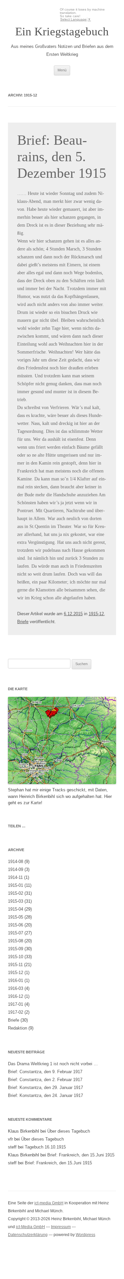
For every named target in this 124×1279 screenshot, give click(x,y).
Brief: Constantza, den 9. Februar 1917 (45, 1071)
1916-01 (15, 980)
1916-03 (15, 988)
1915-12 (96, 613)
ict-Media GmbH (30, 1226)
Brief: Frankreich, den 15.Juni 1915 (80, 1154)
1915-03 (15, 901)
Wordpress (85, 1234)
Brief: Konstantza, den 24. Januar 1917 (45, 1095)
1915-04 (15, 909)
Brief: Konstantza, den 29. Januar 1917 (45, 1087)
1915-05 (15, 917)
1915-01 (15, 885)
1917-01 (15, 1004)
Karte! (36, 802)
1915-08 (15, 940)
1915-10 (15, 956)
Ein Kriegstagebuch (62, 31)
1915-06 (15, 924)
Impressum (61, 1226)
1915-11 (15, 964)
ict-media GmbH (48, 1203)
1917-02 (15, 1012)
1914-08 (15, 861)
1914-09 (15, 869)
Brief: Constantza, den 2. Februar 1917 (45, 1079)
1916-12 (15, 996)
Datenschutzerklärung (28, 1234)
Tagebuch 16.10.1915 (45, 1147)
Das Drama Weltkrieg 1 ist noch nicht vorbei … (53, 1063)
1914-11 (15, 877)
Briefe (22, 621)
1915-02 (15, 893)
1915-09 (15, 948)
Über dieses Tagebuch (68, 1131)
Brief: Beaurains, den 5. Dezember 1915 (61, 156)
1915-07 (15, 932)
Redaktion (17, 1028)
